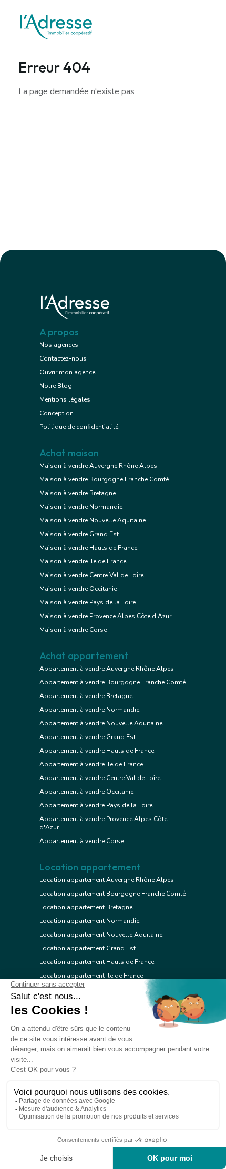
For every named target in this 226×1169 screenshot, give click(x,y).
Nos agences (58, 345)
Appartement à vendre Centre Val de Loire (99, 778)
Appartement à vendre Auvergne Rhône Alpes (106, 668)
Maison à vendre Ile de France (82, 561)
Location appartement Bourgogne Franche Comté (112, 893)
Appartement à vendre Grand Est (87, 737)
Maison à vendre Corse (73, 629)
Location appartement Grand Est (87, 948)
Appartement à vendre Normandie (89, 709)
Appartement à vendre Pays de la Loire (95, 805)
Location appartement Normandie (89, 921)
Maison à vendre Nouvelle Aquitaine (92, 520)
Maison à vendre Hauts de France (88, 548)
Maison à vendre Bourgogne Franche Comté (104, 479)
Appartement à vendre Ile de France (91, 764)
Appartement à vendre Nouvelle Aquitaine (100, 723)
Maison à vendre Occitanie (78, 588)
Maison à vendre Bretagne (77, 493)
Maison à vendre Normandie (80, 507)
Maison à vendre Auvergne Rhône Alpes (98, 466)
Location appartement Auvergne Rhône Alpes (106, 880)
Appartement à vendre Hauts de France (96, 750)
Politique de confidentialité (78, 427)
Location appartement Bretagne (85, 907)
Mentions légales (64, 399)
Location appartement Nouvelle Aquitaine (100, 934)
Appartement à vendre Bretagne (85, 696)
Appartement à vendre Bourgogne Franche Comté (112, 682)
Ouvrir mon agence (67, 372)
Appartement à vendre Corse (81, 841)
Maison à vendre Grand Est (79, 534)
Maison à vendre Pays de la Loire (87, 602)
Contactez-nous (63, 358)
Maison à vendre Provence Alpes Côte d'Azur (105, 616)
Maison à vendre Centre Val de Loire (91, 575)
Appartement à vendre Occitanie (86, 791)
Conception (56, 413)
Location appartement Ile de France (91, 975)
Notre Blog (55, 386)
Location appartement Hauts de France (96, 962)
